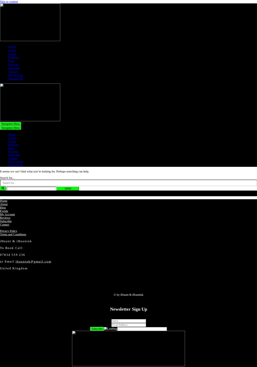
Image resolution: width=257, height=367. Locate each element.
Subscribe (14, 68)
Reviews (13, 64)
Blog (11, 61)
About (12, 50)
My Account (15, 75)
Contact (12, 71)
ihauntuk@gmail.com (33, 261)
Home (12, 46)
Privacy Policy (8, 231)
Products (13, 57)
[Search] (3, 188)
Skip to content (9, 1)
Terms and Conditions (13, 234)
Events (12, 53)
